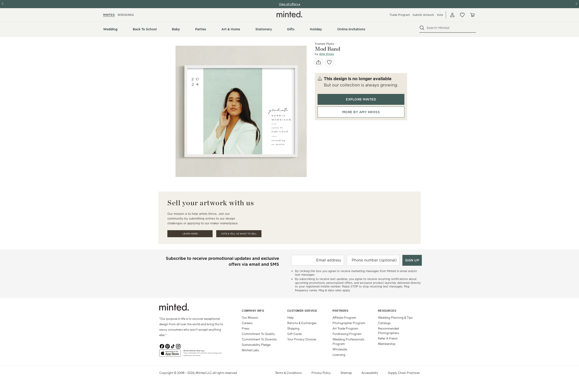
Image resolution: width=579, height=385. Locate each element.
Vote (440, 15)
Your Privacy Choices (301, 339)
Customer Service (302, 310)
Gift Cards (294, 334)
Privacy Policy (321, 373)
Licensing (338, 354)
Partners (340, 310)
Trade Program (399, 15)
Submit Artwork (423, 15)
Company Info (253, 310)
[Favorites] (462, 15)
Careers (247, 323)
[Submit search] (422, 28)
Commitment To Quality (258, 334)
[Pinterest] (167, 346)
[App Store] (170, 354)
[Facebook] (162, 346)
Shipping (293, 328)
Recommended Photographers (388, 330)
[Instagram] (178, 346)
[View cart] (472, 15)
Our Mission (250, 317)
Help (290, 317)
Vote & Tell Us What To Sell (239, 233)
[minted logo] (289, 14)
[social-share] (318, 62)
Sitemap (346, 373)
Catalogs (384, 323)
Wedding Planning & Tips (395, 317)
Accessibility (369, 373)
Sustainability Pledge (256, 344)
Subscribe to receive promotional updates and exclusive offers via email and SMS (222, 261)
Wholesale (339, 349)
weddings (125, 15)
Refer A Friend (387, 338)
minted (109, 15)
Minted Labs (250, 350)
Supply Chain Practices (404, 373)
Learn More (190, 233)
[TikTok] (173, 346)
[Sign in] (452, 15)
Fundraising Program (347, 334)
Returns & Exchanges (301, 323)
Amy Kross (326, 54)
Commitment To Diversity (259, 339)
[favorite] (329, 62)
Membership (386, 344)
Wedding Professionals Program (348, 341)
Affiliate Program (344, 317)
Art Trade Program (345, 328)
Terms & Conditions (288, 373)
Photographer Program (348, 323)
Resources (387, 310)
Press (245, 328)
